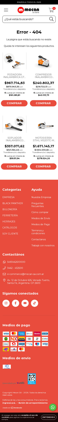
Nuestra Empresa (41, 197)
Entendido (49, 417)
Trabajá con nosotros (42, 245)
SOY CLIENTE (10, 233)
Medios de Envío (40, 218)
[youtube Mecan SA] (25, 303)
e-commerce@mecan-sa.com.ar (25, 274)
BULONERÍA (9, 209)
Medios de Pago (40, 224)
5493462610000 (16, 262)
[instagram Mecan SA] (6, 303)
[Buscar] (51, 19)
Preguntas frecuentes (37, 205)
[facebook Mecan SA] (15, 303)
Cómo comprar (39, 212)
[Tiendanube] (12, 408)
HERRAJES (8, 221)
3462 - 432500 (15, 268)
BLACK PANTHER (12, 203)
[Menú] (6, 10)
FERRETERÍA (10, 215)
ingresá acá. (9, 403)
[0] (51, 10)
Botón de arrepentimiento (33, 403)
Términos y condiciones (38, 232)
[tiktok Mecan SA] (34, 303)
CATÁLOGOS (9, 227)
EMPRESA (8, 197)
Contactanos (38, 239)
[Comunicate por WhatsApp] (52, 407)
